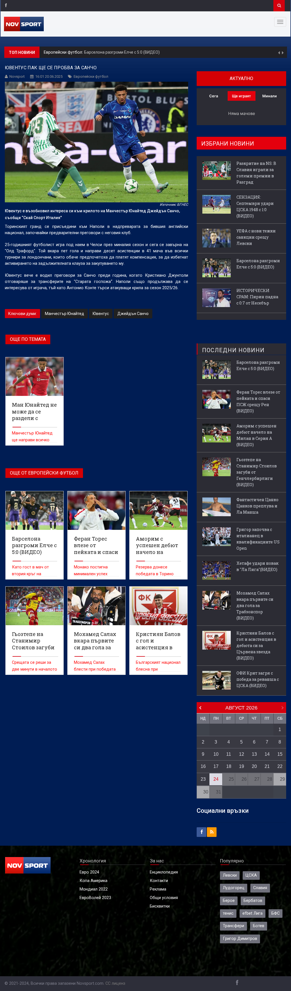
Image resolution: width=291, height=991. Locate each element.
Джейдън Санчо (133, 313)
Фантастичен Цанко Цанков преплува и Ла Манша (257, 506)
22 (279, 766)
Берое (229, 900)
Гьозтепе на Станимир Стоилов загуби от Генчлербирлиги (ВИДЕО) (256, 472)
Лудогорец (233, 887)
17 (216, 766)
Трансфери (233, 925)
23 (203, 779)
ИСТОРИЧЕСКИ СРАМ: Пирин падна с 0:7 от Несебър (257, 297)
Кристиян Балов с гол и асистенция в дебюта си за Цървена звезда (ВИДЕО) (256, 645)
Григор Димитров (240, 938)
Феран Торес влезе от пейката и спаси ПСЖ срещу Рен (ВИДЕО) (258, 401)
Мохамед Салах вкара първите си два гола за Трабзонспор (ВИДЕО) (254, 605)
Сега (213, 96)
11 (228, 754)
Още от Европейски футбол (44, 473)
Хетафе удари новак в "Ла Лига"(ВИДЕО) (257, 566)
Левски (230, 875)
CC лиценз (115, 983)
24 (216, 779)
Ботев (258, 925)
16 (203, 766)
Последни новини (233, 350)
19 (241, 766)
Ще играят (241, 96)
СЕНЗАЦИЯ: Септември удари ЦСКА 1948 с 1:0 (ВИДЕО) (255, 206)
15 (279, 754)
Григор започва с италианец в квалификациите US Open (258, 539)
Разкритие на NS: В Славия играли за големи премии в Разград (256, 173)
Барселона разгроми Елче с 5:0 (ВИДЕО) (122, 52)
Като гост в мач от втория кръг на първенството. (30, 574)
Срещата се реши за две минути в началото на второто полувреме (34, 669)
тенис (228, 913)
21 (267, 766)
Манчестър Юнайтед (64, 313)
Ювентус (101, 313)
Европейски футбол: (64, 52)
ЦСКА (251, 875)
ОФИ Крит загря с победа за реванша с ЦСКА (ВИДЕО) (257, 679)
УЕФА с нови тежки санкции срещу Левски (256, 237)
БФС (275, 913)
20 (254, 766)
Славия (260, 887)
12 (241, 754)
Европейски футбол (91, 76)
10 (216, 754)
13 (254, 754)
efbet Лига (252, 913)
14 (267, 754)
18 (228, 766)
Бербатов (253, 900)
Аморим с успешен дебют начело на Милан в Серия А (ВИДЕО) (256, 435)
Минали (269, 96)
